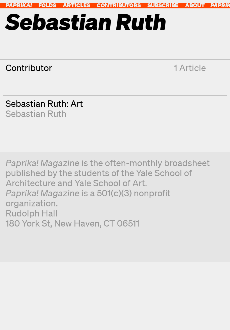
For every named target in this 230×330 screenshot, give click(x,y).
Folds (47, 5)
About (195, 5)
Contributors (119, 5)
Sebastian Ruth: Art (44, 103)
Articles (76, 5)
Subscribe (163, 5)
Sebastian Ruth (36, 113)
